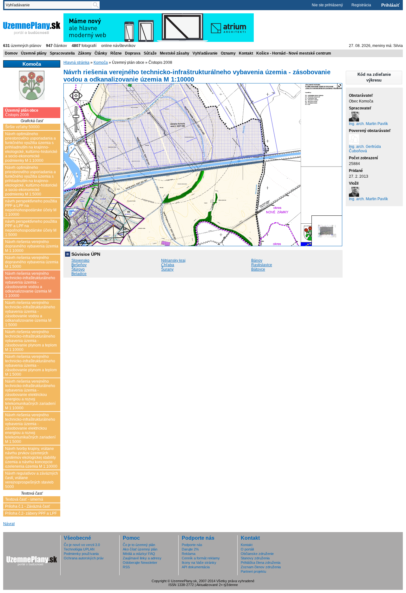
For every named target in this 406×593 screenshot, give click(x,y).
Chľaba (167, 265)
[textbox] (49, 5)
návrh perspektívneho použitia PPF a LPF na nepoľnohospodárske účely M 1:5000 (31, 228)
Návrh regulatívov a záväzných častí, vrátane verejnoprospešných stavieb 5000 (31, 480)
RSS (126, 567)
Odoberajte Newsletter (140, 562)
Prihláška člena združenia (260, 562)
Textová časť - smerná (24, 499)
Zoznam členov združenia (261, 567)
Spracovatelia (62, 53)
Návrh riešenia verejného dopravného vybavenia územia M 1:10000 (31, 246)
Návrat (9, 524)
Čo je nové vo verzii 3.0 (82, 545)
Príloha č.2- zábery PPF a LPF (31, 513)
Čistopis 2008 (21, 112)
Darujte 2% (190, 549)
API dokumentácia (196, 567)
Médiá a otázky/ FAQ (139, 554)
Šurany (167, 269)
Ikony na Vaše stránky (199, 562)
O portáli (247, 549)
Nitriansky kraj (173, 260)
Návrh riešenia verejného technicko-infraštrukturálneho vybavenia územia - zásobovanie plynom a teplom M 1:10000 (31, 341)
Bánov (256, 260)
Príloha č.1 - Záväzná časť (27, 506)
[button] (374, 77)
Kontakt (246, 53)
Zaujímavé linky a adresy (142, 558)
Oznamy (228, 53)
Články (101, 53)
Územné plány (34, 53)
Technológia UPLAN (79, 549)
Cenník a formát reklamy (201, 558)
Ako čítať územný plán (140, 549)
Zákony (84, 53)
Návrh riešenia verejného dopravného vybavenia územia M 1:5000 (31, 262)
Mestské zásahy (174, 53)
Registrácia (361, 5)
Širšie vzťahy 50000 (22, 127)
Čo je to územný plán (139, 545)
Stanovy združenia (255, 558)
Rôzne (116, 53)
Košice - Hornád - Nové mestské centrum (293, 53)
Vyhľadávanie (205, 53)
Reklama (188, 554)
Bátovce (258, 269)
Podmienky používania (81, 554)
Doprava (133, 53)
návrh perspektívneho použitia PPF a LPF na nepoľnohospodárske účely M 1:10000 (31, 208)
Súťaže (150, 53)
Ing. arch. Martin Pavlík (368, 124)
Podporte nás (192, 545)
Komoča (101, 62)
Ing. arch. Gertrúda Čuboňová (365, 148)
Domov (11, 53)
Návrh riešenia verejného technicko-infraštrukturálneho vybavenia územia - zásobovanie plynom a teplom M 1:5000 (31, 365)
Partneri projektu (253, 571)
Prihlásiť (390, 5)
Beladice (79, 274)
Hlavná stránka (76, 62)
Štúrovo (78, 269)
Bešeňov (79, 265)
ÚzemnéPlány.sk (18, 15)
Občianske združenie (257, 554)
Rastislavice (261, 265)
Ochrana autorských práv (84, 558)
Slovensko (80, 260)
